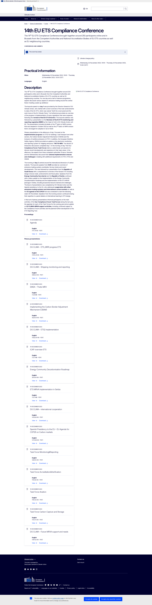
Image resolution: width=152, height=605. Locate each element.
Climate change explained (48, 19)
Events (46, 23)
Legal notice (81, 588)
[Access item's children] (37, 19)
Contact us (66, 585)
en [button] (87, 9)
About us (33, 19)
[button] (34, 234)
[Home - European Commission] (37, 8)
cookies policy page (58, 598)
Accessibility (90, 588)
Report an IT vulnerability (31, 588)
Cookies (62, 588)
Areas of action (64, 19)
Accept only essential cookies (111, 599)
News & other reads (97, 19)
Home (26, 19)
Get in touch (80, 562)
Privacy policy (71, 588)
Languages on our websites (49, 588)
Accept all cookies (91, 599)
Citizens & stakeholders (80, 19)
